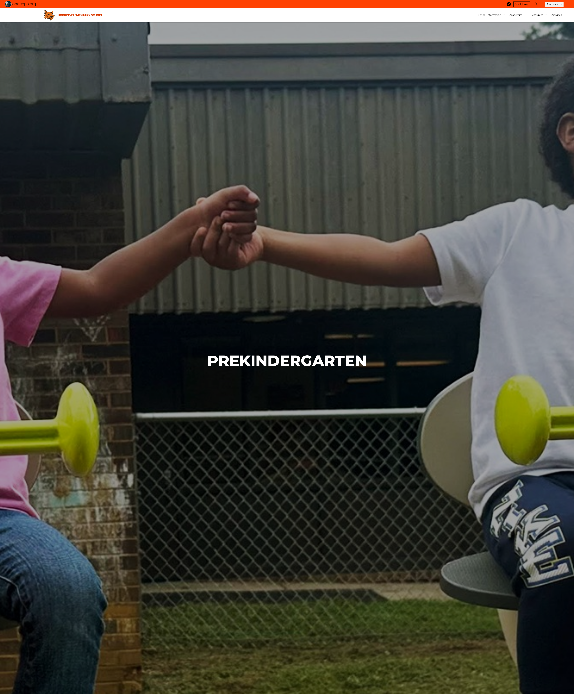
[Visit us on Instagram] (509, 4)
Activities (556, 15)
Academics (515, 15)
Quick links (521, 4)
